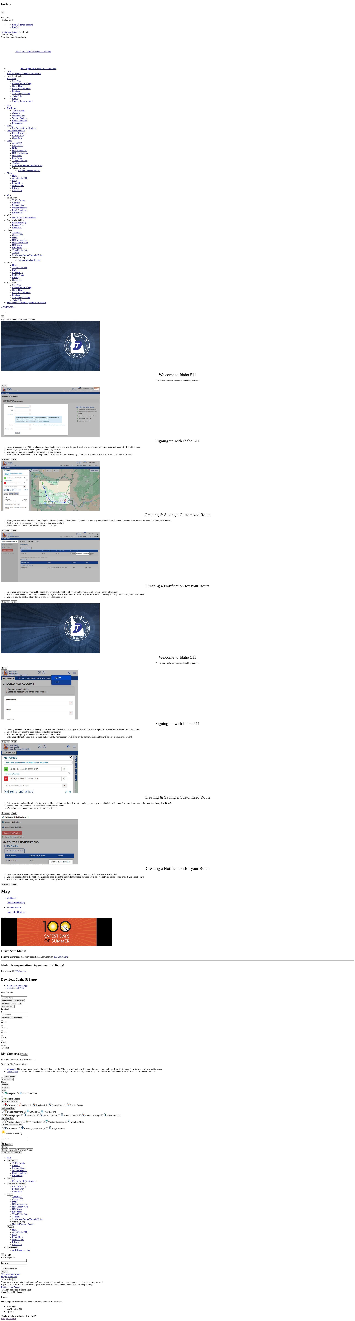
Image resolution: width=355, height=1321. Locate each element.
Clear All (5, 1088)
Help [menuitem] (14, 175)
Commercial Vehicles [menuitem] (16, 130)
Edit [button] (8, 1318)
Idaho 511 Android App (17, 985)
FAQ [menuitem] (14, 180)
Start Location (7, 992)
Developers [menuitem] (12, 1247)
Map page (11, 1069)
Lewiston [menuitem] (16, 91)
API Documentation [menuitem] (21, 1250)
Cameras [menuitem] (16, 113)
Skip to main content (10, 15)
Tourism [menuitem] (15, 163)
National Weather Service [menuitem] (29, 170)
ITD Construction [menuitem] (20, 153)
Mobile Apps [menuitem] (18, 185)
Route (4, 1147)
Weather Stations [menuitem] (19, 118)
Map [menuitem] (9, 106)
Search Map (10, 1076)
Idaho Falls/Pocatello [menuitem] (21, 88)
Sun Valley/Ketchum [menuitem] (21, 93)
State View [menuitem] (17, 81)
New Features (26, 302)
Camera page (12, 1071)
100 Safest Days (61, 957)
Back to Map (7, 1079)
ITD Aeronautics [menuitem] (19, 150)
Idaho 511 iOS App (15, 988)
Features (24, 72)
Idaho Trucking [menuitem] (19, 133)
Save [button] (3, 1318)
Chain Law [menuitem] (17, 138)
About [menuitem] (9, 173)
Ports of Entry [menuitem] (18, 135)
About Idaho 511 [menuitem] (19, 178)
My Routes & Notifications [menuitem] (24, 128)
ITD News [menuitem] (17, 155)
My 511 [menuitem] (10, 125)
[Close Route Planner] (2, 917)
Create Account (14, 1287)
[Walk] (2, 1030)
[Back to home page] (17, 32)
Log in (4, 1287)
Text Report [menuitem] (12, 108)
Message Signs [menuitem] (18, 115)
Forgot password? (9, 1276)
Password (5, 1263)
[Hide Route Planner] (5, 917)
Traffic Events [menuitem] (18, 110)
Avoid (4, 1045)
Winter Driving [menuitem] (18, 1222)
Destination (6, 1009)
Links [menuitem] (9, 140)
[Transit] (2, 1025)
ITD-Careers (20, 971)
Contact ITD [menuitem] (17, 145)
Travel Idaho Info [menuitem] (19, 160)
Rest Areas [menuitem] (17, 158)
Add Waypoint (7, 1007)
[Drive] (2, 1020)
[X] (8, 51)
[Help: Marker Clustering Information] (2, 1136)
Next (4, 386)
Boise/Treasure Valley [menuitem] (21, 83)
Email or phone (8, 1257)
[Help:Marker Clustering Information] (2, 1096)
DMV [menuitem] (14, 148)
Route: (4, 1297)
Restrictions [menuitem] (17, 123)
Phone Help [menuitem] (17, 183)
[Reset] (2, 1040)
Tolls (6, 1048)
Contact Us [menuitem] (17, 190)
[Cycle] (2, 1035)
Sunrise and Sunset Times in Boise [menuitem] (27, 165)
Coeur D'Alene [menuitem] (19, 86)
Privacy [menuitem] (15, 188)
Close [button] (3, 1082)
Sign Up (22, 25)
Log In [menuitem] (15, 27)
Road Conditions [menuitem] (19, 120)
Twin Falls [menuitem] (16, 96)
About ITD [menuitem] (17, 143)
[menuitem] (183, 25)
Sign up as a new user (10, 1274)
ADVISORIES (8, 307)
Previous (5, 459)
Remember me (10, 1269)
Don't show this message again (17, 1290)
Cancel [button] (13, 1318)
